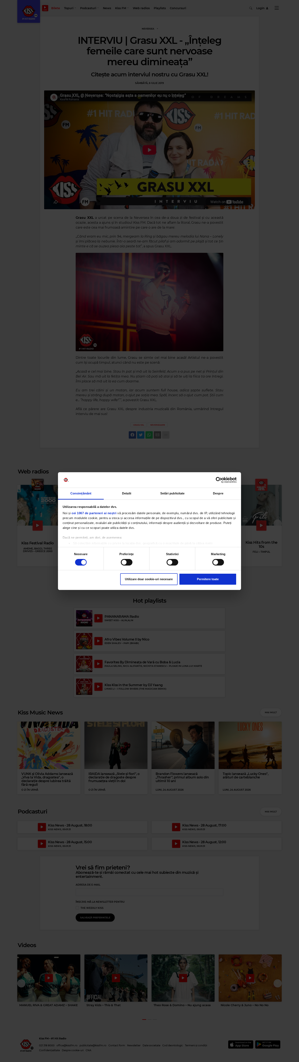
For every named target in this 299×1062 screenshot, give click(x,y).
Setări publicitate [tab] (172, 493)
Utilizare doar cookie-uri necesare (149, 579)
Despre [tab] (218, 493)
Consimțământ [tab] (80, 493)
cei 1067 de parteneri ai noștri (94, 513)
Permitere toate (208, 579)
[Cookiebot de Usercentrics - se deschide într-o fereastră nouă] (219, 480)
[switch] (126, 562)
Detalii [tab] (126, 493)
